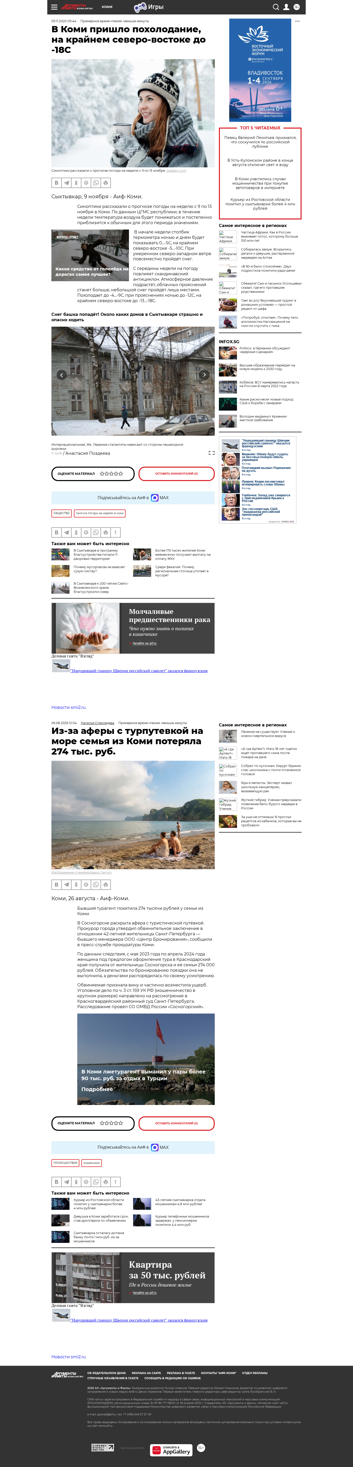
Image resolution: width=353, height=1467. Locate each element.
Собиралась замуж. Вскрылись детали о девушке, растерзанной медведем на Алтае (267, 253)
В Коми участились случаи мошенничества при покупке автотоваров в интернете (260, 183)
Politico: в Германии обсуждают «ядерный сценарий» (265, 350)
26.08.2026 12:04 (64, 723)
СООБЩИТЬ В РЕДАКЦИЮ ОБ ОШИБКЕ (172, 1378)
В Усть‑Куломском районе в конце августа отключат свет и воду (260, 162)
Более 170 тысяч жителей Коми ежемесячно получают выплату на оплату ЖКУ (183, 554)
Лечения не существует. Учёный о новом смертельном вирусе (268, 734)
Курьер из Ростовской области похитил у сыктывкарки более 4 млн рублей (260, 204)
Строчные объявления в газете (113, 1378)
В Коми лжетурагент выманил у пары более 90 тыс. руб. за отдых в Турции (143, 1075)
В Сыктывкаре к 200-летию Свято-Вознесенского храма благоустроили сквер (101, 588)
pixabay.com (176, 170)
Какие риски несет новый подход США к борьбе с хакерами (266, 401)
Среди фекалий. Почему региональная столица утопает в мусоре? (182, 571)
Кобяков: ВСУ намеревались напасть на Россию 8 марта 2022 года (269, 384)
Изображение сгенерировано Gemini (81, 872)
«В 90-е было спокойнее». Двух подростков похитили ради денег (268, 268)
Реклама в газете (181, 1373)
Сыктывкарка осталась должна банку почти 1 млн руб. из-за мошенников (99, 1237)
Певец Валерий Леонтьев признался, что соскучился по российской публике (260, 142)
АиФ (58, 453)
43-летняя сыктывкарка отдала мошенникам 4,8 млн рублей (180, 1202)
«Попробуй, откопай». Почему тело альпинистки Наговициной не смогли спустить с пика (269, 322)
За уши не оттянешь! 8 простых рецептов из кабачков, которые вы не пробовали (271, 821)
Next (204, 375)
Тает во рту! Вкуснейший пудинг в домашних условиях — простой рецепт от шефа (268, 305)
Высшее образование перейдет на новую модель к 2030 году (267, 367)
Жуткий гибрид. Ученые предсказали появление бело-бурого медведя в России (271, 804)
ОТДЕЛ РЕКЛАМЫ (254, 1373)
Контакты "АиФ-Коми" (218, 1373)
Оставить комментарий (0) (176, 473)
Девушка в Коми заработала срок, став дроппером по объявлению (101, 1218)
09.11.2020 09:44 (63, 21)
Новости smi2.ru (68, 707)
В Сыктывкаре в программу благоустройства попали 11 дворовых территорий (96, 554)
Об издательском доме (106, 1373)
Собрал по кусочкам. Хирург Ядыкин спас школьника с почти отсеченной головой (271, 770)
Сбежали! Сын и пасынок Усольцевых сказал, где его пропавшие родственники (271, 287)
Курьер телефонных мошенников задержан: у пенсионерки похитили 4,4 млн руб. (182, 1220)
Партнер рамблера (132, 1447)
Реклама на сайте (146, 1373)
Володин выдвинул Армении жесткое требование (263, 418)
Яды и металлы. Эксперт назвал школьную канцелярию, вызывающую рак (266, 787)
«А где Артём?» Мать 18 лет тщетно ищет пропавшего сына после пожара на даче (269, 753)
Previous (61, 375)
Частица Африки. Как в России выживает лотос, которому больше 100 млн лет (269, 236)
